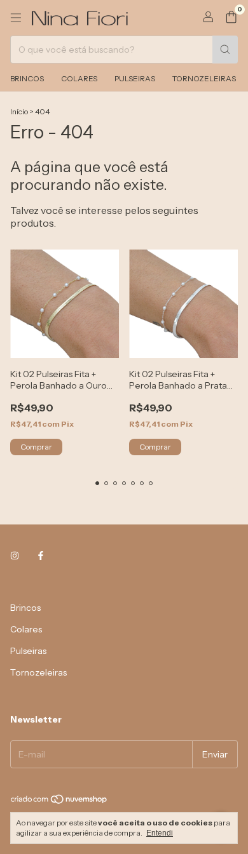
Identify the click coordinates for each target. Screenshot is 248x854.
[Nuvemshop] (59, 801)
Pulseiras (134, 78)
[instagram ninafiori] (14, 555)
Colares (79, 78)
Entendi (159, 833)
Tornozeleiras (204, 78)
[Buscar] (225, 49)
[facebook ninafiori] (40, 555)
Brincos (27, 78)
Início (19, 111)
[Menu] (16, 17)
